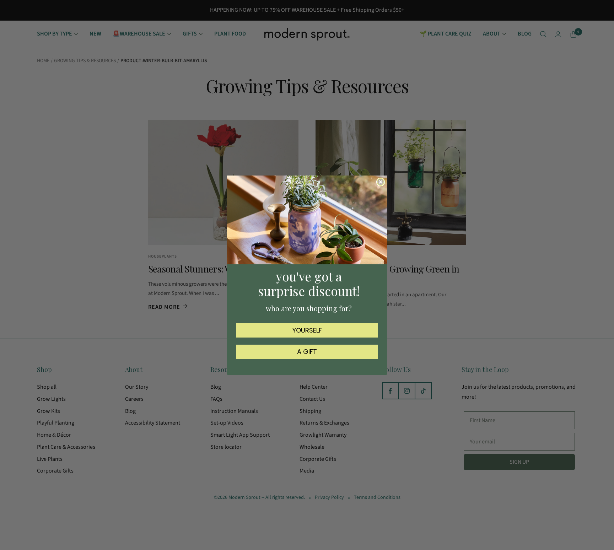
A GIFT (307, 351)
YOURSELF (307, 329)
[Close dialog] (380, 181)
